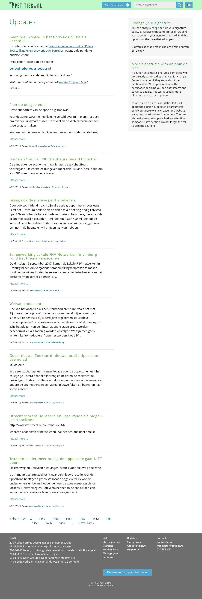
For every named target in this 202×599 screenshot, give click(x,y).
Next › (82, 523)
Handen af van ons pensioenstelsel (44, 290)
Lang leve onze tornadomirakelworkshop (46, 342)
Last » (91, 523)
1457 (62, 523)
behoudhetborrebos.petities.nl (30, 68)
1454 (109, 518)
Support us (133, 549)
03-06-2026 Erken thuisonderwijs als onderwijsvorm (40, 546)
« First (13, 518)
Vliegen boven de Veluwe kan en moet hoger (48, 241)
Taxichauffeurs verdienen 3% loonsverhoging (48, 187)
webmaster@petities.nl (170, 545)
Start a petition (111, 541)
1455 (35, 523)
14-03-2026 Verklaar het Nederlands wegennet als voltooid (44, 561)
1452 (82, 518)
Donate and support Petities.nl (127, 572)
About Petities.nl (136, 545)
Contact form (164, 541)
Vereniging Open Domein (101, 585)
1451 (69, 518)
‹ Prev (22, 518)
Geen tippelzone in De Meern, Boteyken (46, 402)
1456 (48, 523)
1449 (42, 518)
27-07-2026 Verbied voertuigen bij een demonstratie (40, 542)
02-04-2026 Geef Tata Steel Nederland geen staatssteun (42, 558)
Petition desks (111, 549)
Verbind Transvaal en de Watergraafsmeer (47, 146)
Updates (132, 538)
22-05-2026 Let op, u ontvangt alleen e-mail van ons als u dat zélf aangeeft (53, 550)
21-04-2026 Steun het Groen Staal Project (33, 554)
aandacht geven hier (72, 82)
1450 (55, 518)
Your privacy (134, 541)
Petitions (108, 545)
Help (105, 538)
